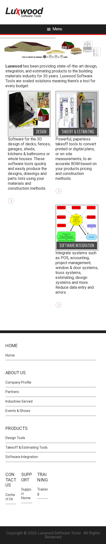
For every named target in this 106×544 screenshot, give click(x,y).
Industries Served (19, 401)
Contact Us (10, 497)
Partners (12, 392)
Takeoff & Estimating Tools (26, 447)
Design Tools (15, 438)
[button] (42, 512)
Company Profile (18, 382)
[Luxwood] (24, 12)
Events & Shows (17, 411)
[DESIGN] (29, 110)
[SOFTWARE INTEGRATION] (77, 223)
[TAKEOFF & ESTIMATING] (77, 110)
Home (10, 355)
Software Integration (21, 457)
